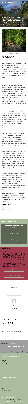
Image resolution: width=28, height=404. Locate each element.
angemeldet (10, 331)
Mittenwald (5, 25)
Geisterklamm (21, 291)
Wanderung (12, 25)
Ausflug (20, 23)
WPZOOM (18, 401)
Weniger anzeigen (6, 209)
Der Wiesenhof (7, 3)
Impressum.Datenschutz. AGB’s (9, 397)
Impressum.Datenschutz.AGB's (8, 382)
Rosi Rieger (7, 23)
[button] (1, 264)
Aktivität (15, 23)
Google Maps (13, 204)
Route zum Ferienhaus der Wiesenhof (10, 369)
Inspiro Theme (10, 401)
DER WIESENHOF (12, 291)
